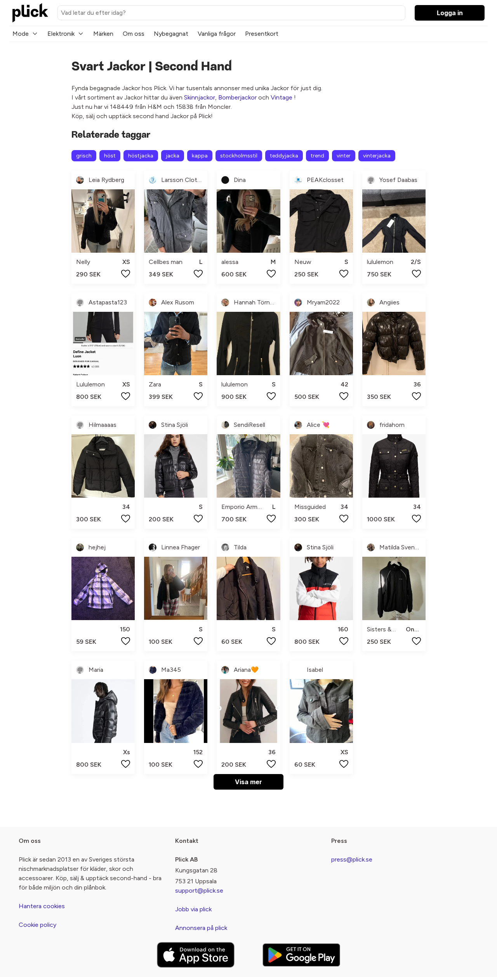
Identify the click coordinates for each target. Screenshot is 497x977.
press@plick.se (351, 859)
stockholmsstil (238, 155)
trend (317, 155)
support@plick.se (199, 890)
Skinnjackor (199, 97)
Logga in (450, 13)
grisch (84, 155)
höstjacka (140, 155)
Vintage (281, 97)
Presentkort (261, 33)
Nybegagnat (171, 33)
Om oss (133, 33)
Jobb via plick (193, 909)
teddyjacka (284, 155)
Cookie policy (37, 924)
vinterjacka (377, 155)
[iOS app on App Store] (196, 955)
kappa (200, 155)
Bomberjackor (237, 97)
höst (110, 155)
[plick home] (30, 13)
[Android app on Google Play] (301, 954)
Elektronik (61, 33)
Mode (20, 33)
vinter (344, 155)
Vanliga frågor (217, 33)
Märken (103, 33)
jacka (172, 155)
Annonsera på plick (201, 928)
